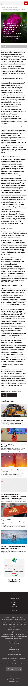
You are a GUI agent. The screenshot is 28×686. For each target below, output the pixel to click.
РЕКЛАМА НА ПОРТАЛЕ (13, 594)
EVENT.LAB (14, 606)
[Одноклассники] (9, 395)
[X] (14, 395)
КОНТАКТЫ (14, 610)
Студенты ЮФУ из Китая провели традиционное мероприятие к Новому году (12, 521)
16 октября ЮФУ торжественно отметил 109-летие (13, 445)
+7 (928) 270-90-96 (14, 651)
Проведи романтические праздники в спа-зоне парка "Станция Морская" (14, 547)
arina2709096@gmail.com (14, 654)
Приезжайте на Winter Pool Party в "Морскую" (11, 470)
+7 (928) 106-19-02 (14, 643)
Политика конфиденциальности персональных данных (14, 680)
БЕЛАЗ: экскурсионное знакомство (12, 420)
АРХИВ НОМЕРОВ (14, 598)
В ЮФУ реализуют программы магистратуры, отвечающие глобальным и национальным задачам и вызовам (13, 496)
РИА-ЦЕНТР (14, 602)
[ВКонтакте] (3, 395)
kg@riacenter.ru (14, 647)
